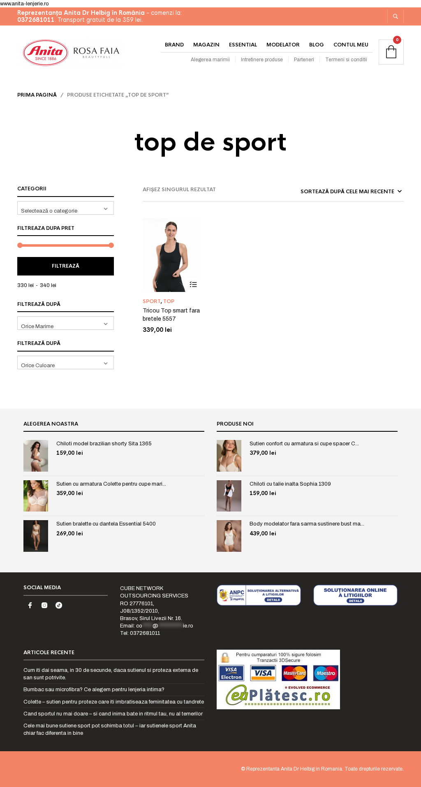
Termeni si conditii (346, 59)
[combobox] (65, 208)
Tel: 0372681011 (140, 633)
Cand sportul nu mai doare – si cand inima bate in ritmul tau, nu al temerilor (113, 714)
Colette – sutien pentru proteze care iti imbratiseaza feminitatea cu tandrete (113, 702)
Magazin (206, 45)
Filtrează (65, 266)
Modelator (283, 45)
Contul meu (350, 45)
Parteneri (304, 59)
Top (168, 301)
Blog (316, 45)
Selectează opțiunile (193, 285)
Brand (174, 45)
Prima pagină (37, 95)
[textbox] (65, 208)
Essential (243, 45)
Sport (151, 301)
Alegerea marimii (210, 59)
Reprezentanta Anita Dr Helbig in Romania (294, 769)
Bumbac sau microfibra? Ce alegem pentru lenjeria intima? (93, 689)
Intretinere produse (262, 59)
